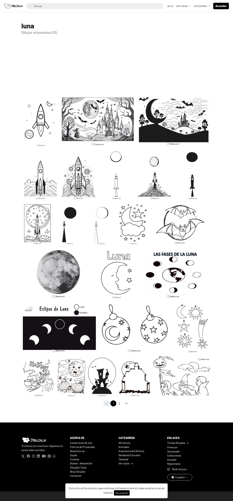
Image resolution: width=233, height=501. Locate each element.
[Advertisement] (116, 70)
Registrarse (173, 463)
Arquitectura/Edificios (131, 451)
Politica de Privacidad (82, 446)
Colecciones (174, 455)
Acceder (172, 459)
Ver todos (124, 463)
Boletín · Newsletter (81, 463)
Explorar (182, 6)
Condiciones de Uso (81, 442)
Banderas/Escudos (129, 455)
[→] (126, 403)
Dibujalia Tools (78, 467)
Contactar (75, 475)
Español (180, 477)
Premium (172, 447)
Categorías (201, 6)
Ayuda (73, 455)
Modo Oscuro (179, 469)
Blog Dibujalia (77, 471)
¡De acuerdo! (121, 492)
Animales (124, 446)
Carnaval (123, 459)
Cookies (74, 459)
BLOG (170, 6)
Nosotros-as (77, 451)
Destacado (173, 451)
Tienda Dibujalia (176, 442)
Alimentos (124, 442)
